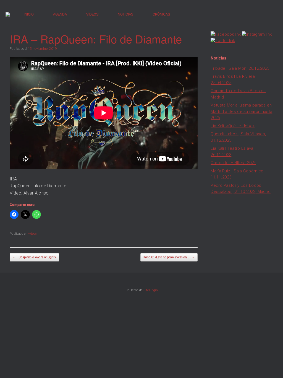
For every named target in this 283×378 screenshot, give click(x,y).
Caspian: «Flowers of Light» (34, 257)
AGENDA (60, 14)
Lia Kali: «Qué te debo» (233, 125)
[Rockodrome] (8, 14)
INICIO (29, 14)
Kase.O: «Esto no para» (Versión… (169, 257)
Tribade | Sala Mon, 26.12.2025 (240, 68)
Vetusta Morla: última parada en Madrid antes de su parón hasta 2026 (241, 111)
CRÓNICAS (161, 14)
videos (32, 233)
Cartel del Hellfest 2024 (233, 162)
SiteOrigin (150, 290)
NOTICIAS (125, 14)
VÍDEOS (92, 14)
